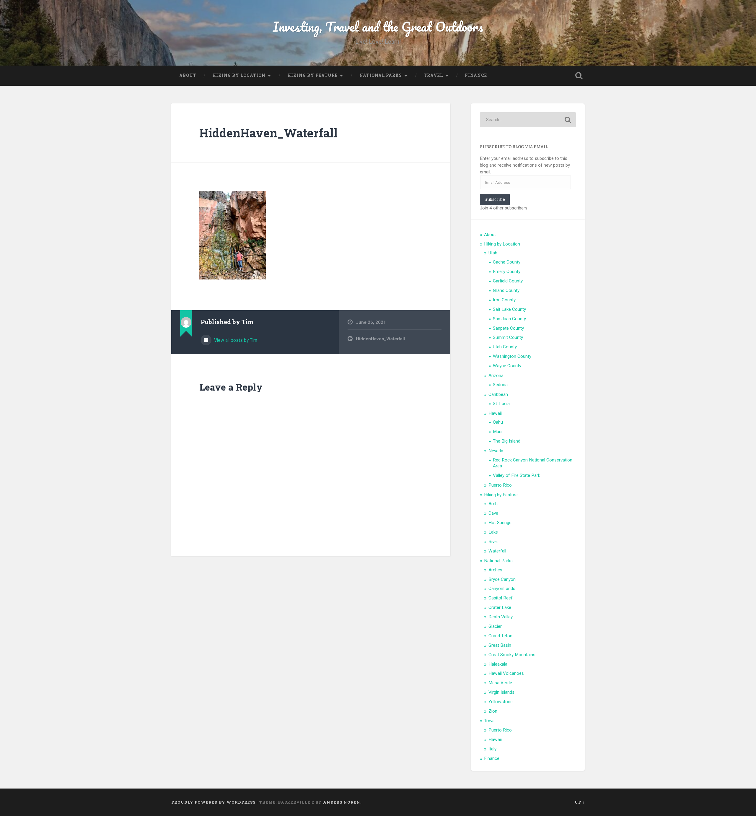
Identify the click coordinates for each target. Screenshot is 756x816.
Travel (433, 75)
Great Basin (499, 645)
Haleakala (497, 664)
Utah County (505, 347)
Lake (493, 532)
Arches (495, 570)
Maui (497, 431)
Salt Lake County (509, 309)
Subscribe (495, 199)
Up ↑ (580, 802)
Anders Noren (341, 802)
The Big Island (506, 441)
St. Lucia (501, 403)
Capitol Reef (500, 598)
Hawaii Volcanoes (506, 673)
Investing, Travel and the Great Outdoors (378, 26)
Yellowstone (500, 701)
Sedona (500, 384)
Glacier (495, 626)
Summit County (508, 337)
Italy (492, 749)
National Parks (380, 75)
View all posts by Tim (235, 340)
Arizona (496, 375)
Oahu (498, 422)
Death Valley (500, 617)
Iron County (504, 300)
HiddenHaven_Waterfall (268, 133)
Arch (493, 503)
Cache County (506, 262)
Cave (493, 513)
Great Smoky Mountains (511, 654)
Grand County (506, 290)
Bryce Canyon (502, 579)
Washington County (512, 356)
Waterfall (497, 551)
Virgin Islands (501, 692)
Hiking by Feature (312, 75)
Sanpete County (508, 328)
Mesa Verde (500, 682)
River (493, 541)
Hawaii (495, 413)
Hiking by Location (238, 75)
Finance (476, 75)
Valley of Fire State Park (516, 475)
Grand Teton (500, 635)
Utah (492, 253)
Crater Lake (499, 607)
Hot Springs (499, 522)
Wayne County (507, 365)
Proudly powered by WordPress (213, 802)
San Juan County (509, 318)
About (187, 75)
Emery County (506, 271)
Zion (492, 711)
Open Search (579, 76)
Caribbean (498, 394)
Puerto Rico (500, 485)
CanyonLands (501, 588)
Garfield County (508, 281)
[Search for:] (528, 119)
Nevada (495, 450)
